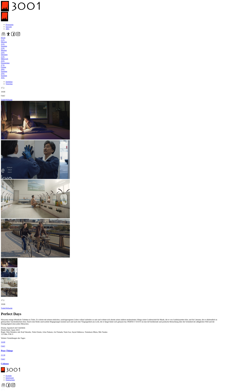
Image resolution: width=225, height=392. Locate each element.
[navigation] (3, 390)
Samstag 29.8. (4, 72)
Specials (9, 27)
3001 (7, 29)
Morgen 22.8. (4, 43)
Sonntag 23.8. (4, 47)
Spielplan (9, 82)
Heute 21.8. (3, 39)
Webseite (9, 100)
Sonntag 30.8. (4, 77)
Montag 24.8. (4, 51)
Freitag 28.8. (3, 68)
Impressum (10, 378)
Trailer (3, 100)
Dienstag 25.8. (4, 56)
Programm (9, 25)
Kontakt (9, 376)
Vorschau (9, 84)
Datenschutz (10, 380)
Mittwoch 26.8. (4, 60)
